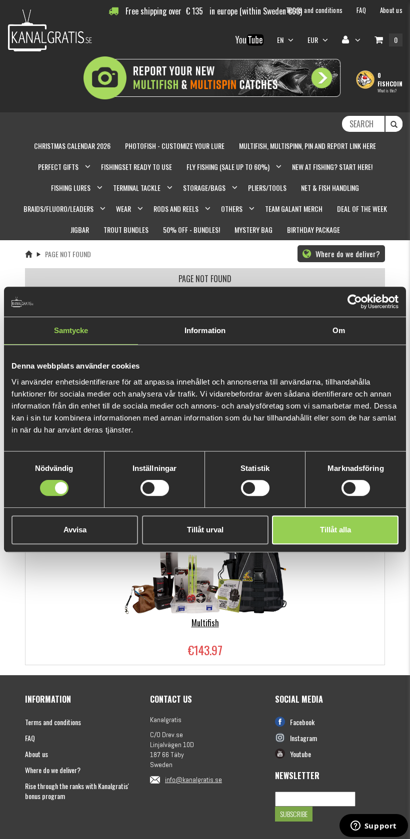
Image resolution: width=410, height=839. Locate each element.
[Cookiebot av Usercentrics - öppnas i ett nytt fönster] (354, 301)
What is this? (387, 90)
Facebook (302, 722)
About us (36, 754)
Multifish (205, 623)
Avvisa (75, 529)
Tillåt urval (205, 529)
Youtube (300, 754)
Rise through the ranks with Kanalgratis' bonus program (77, 791)
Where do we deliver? (347, 253)
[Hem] (28, 254)
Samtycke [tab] (71, 330)
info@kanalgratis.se (193, 779)
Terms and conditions (53, 722)
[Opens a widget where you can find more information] (373, 826)
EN (281, 39)
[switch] (154, 488)
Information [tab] (205, 330)
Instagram (303, 738)
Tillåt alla (335, 529)
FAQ (30, 738)
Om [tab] (338, 330)
